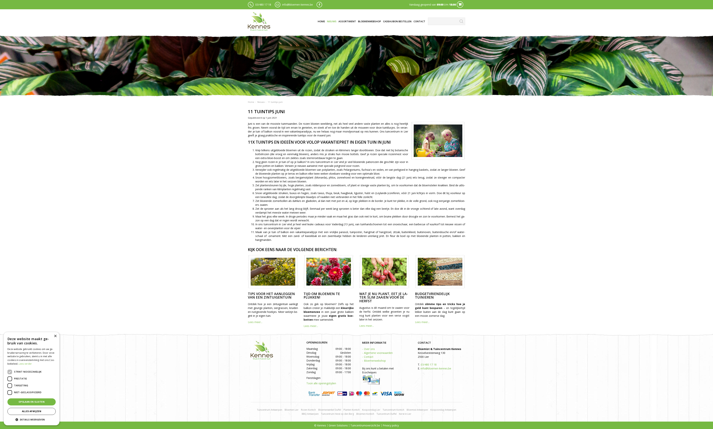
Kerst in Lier (405, 413)
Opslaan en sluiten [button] (32, 401)
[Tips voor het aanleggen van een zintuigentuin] (273, 272)
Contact (368, 356)
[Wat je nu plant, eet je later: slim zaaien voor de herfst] (384, 272)
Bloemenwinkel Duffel (329, 409)
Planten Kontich (352, 409)
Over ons (369, 349)
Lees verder (25, 363)
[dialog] (31, 378)
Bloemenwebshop (375, 360)
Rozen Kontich (308, 409)
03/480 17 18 (263, 4)
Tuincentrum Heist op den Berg (337, 413)
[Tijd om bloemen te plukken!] (328, 272)
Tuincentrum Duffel (387, 413)
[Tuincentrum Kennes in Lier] (259, 21)
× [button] (55, 336)
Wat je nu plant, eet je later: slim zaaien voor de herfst (383, 297)
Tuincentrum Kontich (393, 409)
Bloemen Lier (292, 409)
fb (319, 4)
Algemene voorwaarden (378, 353)
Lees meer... (255, 322)
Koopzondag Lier (371, 409)
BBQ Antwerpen (310, 413)
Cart (460, 4)
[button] (31, 419)
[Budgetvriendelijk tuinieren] (440, 272)
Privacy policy (391, 425)
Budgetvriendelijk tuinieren (432, 296)
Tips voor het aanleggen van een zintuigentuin (271, 296)
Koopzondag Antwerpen (443, 409)
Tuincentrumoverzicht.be (365, 425)
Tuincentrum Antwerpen (269, 409)
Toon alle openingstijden (321, 383)
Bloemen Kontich (365, 413)
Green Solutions (338, 425)
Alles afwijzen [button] (31, 411)
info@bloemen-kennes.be (297, 4)
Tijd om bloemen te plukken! (322, 296)
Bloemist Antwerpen (417, 409)
